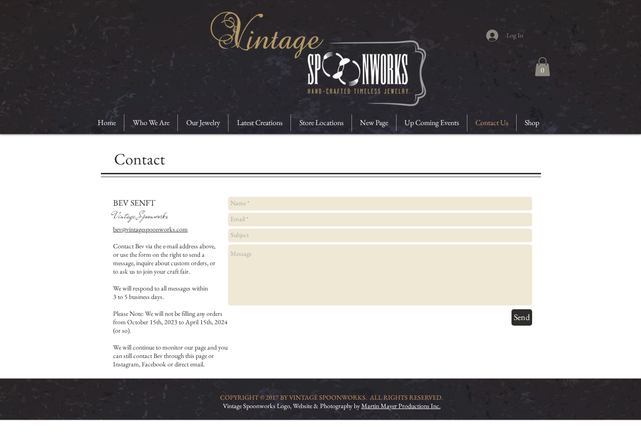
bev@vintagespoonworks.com (150, 229)
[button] (542, 66)
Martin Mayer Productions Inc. (401, 406)
